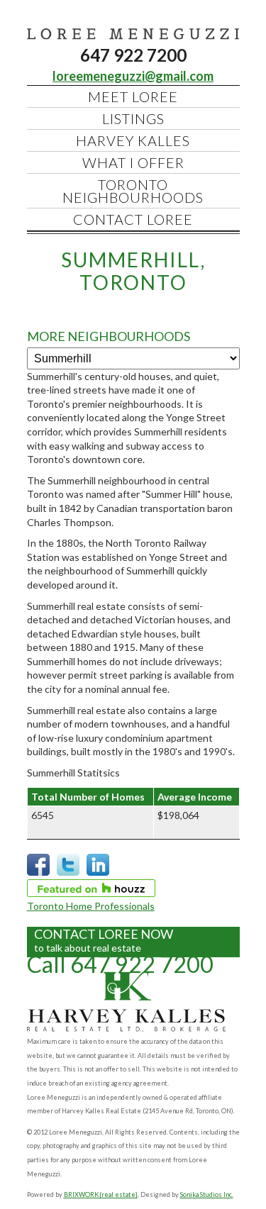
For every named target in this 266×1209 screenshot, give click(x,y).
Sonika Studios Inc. (206, 1194)
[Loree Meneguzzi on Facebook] (38, 873)
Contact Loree (133, 219)
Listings (133, 118)
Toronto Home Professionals (91, 906)
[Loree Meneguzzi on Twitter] (68, 873)
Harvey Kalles (133, 140)
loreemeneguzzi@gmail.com (133, 76)
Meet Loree (133, 96)
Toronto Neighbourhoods (133, 191)
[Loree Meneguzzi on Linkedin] (98, 873)
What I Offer (133, 162)
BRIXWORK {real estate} (101, 1194)
